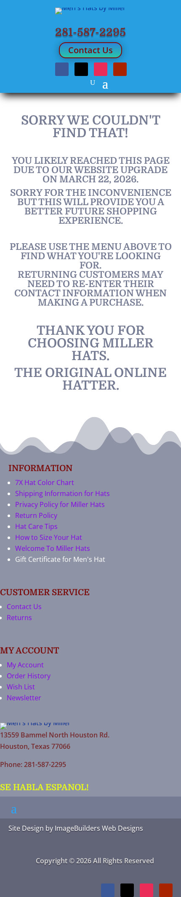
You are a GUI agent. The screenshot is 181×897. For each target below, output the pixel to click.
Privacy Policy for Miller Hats (60, 504)
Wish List (21, 686)
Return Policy (36, 515)
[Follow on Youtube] (120, 69)
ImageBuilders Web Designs (99, 828)
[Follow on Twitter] (81, 69)
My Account (25, 664)
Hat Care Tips (36, 526)
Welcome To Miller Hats (52, 548)
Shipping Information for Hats (62, 493)
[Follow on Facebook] (62, 69)
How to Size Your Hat (48, 537)
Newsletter (24, 697)
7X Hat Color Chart (44, 482)
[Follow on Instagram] (100, 69)
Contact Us (90, 50)
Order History (29, 675)
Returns (19, 617)
